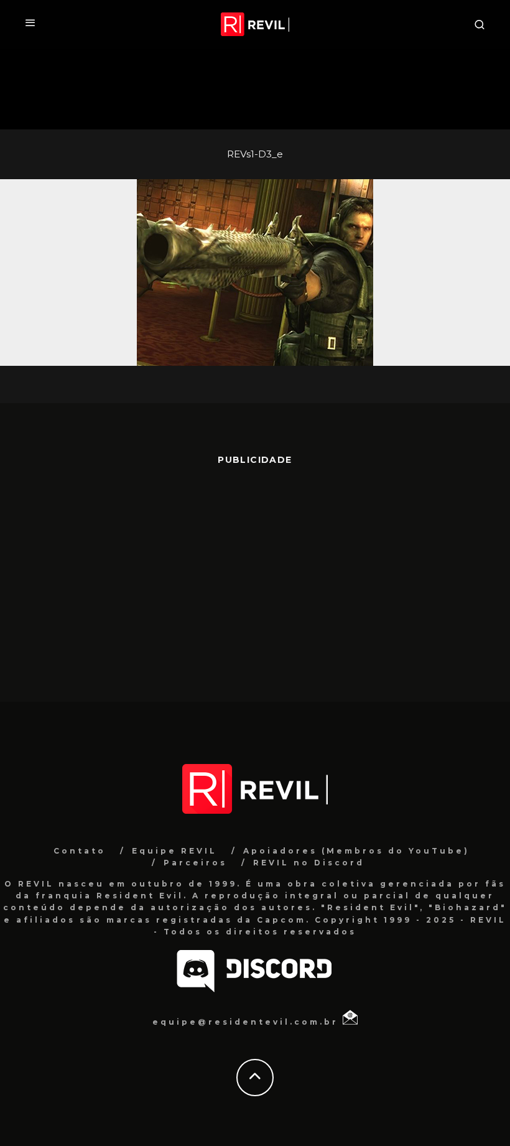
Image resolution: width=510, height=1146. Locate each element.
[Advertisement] (255, 577)
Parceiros (195, 862)
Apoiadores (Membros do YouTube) (356, 850)
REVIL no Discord (308, 862)
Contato (79, 850)
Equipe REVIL (174, 850)
